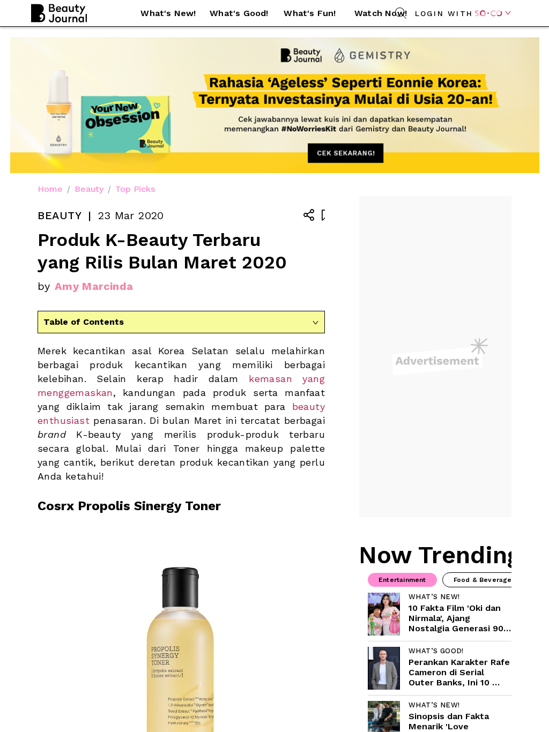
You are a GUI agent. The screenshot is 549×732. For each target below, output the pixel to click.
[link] (439, 614)
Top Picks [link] (135, 189)
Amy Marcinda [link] (94, 286)
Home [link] (50, 189)
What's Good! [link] (239, 13)
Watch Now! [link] (380, 13)
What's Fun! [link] (310, 13)
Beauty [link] (89, 189)
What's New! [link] (168, 13)
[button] (168, 13)
